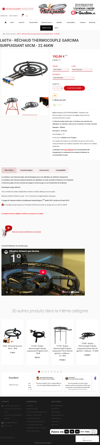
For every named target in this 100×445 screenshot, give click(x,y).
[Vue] (17, 322)
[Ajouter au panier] (7, 322)
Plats (12, 22)
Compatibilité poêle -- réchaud (36, 428)
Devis (56, 28)
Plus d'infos (9, 170)
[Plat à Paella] (67, 8)
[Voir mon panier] (22, 16)
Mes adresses (55, 412)
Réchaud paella (47, 22)
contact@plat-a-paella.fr (10, 422)
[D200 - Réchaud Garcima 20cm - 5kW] (12, 335)
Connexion (3, 16)
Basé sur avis (87, 440)
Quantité (55, 84)
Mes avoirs (54, 409)
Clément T (72, 377)
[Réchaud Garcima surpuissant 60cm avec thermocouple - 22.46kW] (11, 106)
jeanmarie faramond (46, 377)
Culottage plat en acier (34, 424)
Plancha (82, 22)
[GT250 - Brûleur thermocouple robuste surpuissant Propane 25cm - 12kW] (37, 335)
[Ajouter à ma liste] (54, 95)
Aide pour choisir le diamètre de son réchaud (26, 232)
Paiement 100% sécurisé (33, 415)
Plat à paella (86, 437)
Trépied (55, 66)
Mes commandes (56, 405)
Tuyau (73, 66)
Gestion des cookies (33, 431)
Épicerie (59, 22)
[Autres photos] (2, 106)
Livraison (29, 405)
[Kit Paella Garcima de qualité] (5, 22)
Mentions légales (32, 409)
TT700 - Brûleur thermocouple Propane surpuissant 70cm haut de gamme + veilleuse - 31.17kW (62, 351)
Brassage (92, 22)
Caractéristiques (26, 170)
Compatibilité (61, 170)
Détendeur (56, 74)
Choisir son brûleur (33, 418)
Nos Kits (21, 22)
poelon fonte (33, 22)
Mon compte (13, 16)
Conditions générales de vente (36, 412)
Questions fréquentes (7, 437)
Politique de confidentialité (35, 421)
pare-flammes (69, 150)
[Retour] (3, 34)
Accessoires (71, 22)
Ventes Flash (46, 28)
